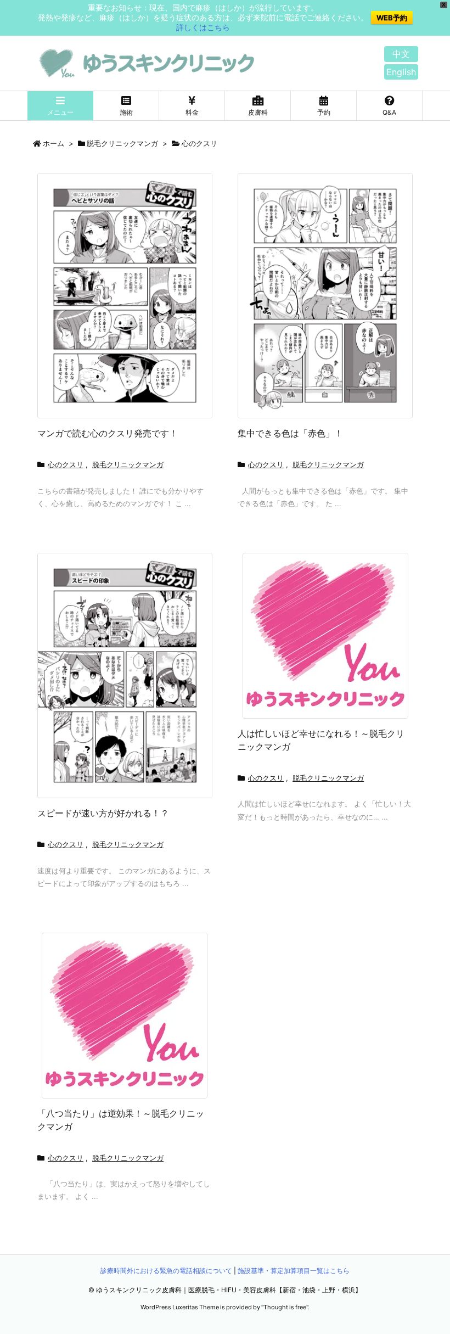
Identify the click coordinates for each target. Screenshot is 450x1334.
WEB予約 (391, 17)
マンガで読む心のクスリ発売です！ (107, 433)
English (401, 71)
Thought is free (284, 1307)
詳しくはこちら (203, 27)
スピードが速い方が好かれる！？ (103, 813)
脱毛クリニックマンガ (122, 143)
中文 (401, 53)
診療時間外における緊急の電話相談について (166, 1270)
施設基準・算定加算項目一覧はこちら (294, 1270)
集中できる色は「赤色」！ (290, 433)
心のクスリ (65, 464)
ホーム (53, 143)
